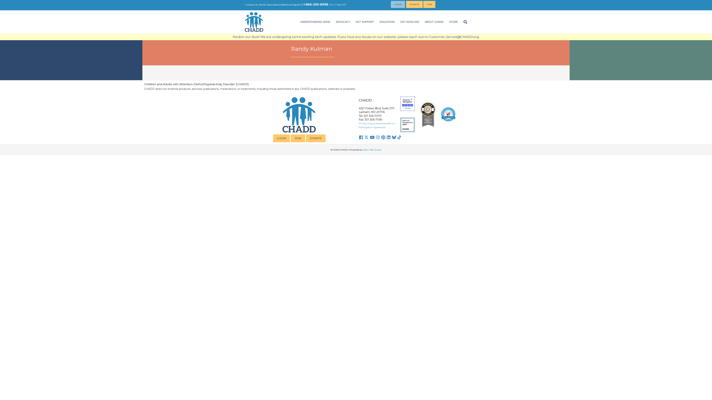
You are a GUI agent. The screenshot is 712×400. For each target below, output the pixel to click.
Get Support (365, 21)
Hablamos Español (291, 4)
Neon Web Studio (372, 149)
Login (398, 4)
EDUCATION (387, 21)
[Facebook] (361, 137)
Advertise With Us (385, 123)
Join (429, 4)
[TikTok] (399, 137)
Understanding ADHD (315, 21)
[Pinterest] (383, 137)
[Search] (464, 22)
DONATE (316, 138)
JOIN (298, 138)
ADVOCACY (343, 21)
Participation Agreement (372, 127)
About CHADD (434, 21)
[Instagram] (378, 137)
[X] (366, 137)
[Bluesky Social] (394, 137)
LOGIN (281, 138)
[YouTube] (372, 137)
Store (453, 21)
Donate (414, 4)
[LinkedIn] (388, 137)
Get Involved (409, 21)
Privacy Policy (366, 123)
